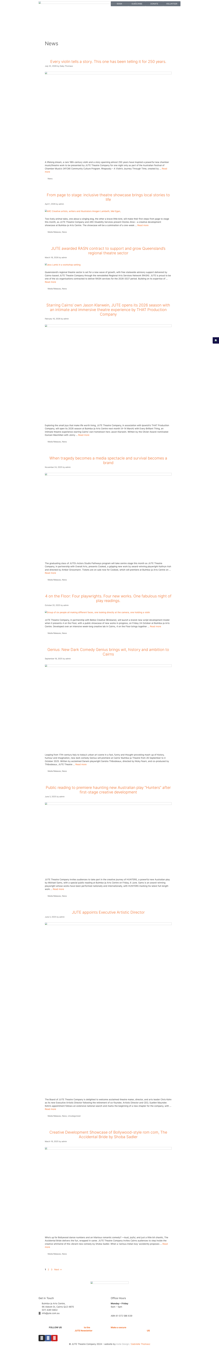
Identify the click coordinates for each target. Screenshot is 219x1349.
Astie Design (122, 1344)
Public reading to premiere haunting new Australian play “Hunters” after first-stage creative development (108, 789)
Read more (143, 225)
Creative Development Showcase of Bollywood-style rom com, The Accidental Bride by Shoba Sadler (108, 1134)
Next (58, 1269)
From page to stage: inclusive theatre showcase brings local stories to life (108, 197)
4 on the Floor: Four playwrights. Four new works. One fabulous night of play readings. (108, 598)
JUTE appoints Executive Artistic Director (108, 912)
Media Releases (54, 232)
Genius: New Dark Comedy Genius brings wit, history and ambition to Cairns (108, 651)
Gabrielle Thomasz (140, 1344)
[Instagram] (42, 1338)
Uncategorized (74, 1116)
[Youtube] (54, 1338)
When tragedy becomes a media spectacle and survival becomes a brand (108, 460)
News (50, 179)
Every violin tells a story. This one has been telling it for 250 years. (108, 61)
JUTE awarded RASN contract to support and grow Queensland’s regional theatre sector (108, 250)
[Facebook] (48, 1338)
